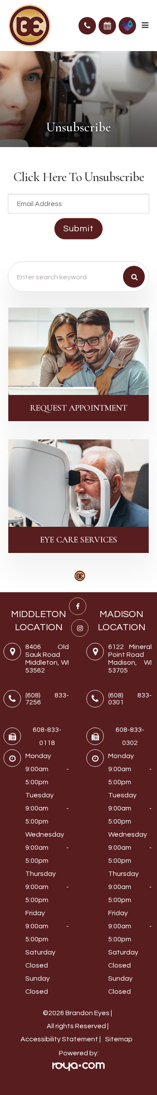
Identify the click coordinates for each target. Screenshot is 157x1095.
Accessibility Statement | (60, 1039)
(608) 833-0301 (130, 699)
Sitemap (119, 1039)
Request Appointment (78, 408)
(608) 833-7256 (47, 699)
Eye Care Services (78, 540)
